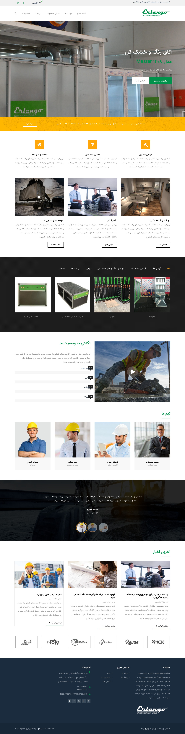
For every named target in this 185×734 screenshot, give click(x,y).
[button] (168, 502)
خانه (108, 673)
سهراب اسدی (32, 462)
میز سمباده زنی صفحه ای (72, 316)
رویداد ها (124, 677)
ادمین (157, 602)
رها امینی (72, 462)
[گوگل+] (74, 701)
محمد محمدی (152, 462)
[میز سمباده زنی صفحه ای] (72, 296)
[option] (152, 297)
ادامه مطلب (55, 244)
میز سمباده (75, 268)
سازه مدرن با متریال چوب (49, 594)
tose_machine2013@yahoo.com (73, 694)
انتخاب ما (163, 244)
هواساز (62, 268)
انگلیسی (35, 3)
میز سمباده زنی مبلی (32, 316)
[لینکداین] (18, 3)
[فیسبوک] (23, 3)
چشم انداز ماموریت (53, 220)
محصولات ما (105, 677)
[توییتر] (88, 701)
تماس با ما (103, 85)
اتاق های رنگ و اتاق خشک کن (111, 268)
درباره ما (125, 673)
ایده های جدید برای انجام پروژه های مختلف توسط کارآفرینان (147, 596)
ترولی (88, 268)
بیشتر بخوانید (163, 625)
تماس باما (106, 681)
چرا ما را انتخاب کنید (159, 220)
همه (168, 268)
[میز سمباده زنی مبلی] (33, 296)
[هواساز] (152, 296)
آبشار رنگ (156, 268)
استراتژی (112, 220)
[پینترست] (70, 701)
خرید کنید (30, 123)
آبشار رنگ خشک (138, 268)
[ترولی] (112, 296)
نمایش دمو (109, 244)
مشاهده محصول (82, 84)
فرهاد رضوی (112, 462)
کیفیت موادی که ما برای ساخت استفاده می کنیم (94, 596)
